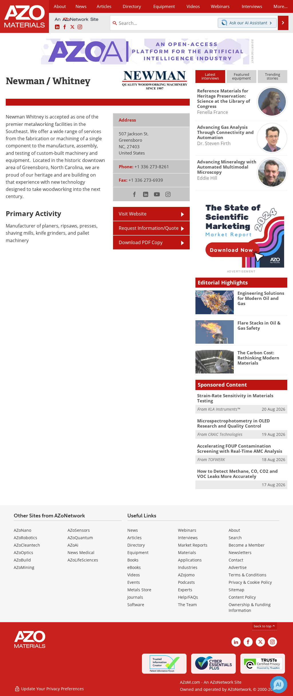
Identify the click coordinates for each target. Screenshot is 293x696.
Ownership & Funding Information (250, 607)
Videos (133, 575)
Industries (187, 567)
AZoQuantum (80, 537)
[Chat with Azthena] (278, 684)
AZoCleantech (27, 545)
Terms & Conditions (247, 575)
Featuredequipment (241, 76)
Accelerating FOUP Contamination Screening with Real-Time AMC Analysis (239, 448)
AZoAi (73, 545)
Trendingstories (272, 76)
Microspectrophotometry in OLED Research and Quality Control (233, 423)
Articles (134, 537)
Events (133, 582)
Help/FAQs (188, 597)
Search (235, 537)
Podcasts (186, 582)
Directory (132, 6)
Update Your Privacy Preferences (52, 688)
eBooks (134, 567)
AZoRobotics (25, 537)
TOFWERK (216, 459)
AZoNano (22, 530)
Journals (135, 597)
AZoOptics (23, 552)
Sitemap (236, 589)
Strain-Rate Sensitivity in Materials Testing (235, 398)
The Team (187, 604)
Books (132, 560)
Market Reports (192, 545)
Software (135, 604)
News (132, 530)
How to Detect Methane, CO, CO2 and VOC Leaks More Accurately (237, 473)
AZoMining (24, 567)
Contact (236, 560)
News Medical (81, 552)
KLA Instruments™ (224, 409)
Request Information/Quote (149, 228)
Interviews (188, 537)
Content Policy (242, 597)
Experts (185, 589)
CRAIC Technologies (225, 434)
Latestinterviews (210, 76)
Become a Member (247, 545)
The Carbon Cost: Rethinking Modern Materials (258, 358)
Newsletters (240, 552)
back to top (263, 626)
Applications (190, 560)
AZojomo (186, 575)
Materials (187, 552)
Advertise (238, 567)
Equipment (138, 552)
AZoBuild (22, 560)
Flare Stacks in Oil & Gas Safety (258, 325)
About (234, 530)
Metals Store (139, 589)
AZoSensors (79, 530)
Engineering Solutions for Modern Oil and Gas (260, 298)
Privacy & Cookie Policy (250, 582)
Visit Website (132, 214)
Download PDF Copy (141, 242)
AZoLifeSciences (83, 560)
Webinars (187, 530)
